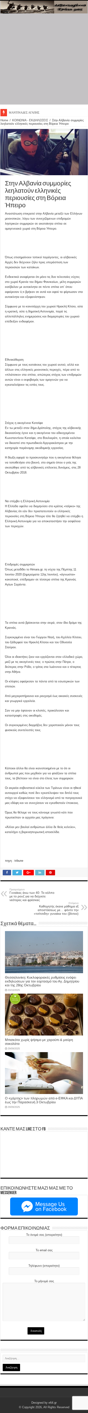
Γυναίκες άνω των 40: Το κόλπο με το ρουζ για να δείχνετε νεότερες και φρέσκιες (31, 895)
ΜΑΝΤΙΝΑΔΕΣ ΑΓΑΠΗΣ (24, 112)
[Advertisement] (44, 60)
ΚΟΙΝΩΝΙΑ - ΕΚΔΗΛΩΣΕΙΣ (30, 120)
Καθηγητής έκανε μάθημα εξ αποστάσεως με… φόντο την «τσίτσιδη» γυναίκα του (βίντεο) (56, 908)
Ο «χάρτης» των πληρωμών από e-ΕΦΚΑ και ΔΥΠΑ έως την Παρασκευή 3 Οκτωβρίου (44, 1100)
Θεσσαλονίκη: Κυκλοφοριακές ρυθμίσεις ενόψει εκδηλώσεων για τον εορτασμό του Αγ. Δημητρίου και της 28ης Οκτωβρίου (42, 981)
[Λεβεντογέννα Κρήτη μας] (44, 7)
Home (4, 120)
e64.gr (53, 1402)
